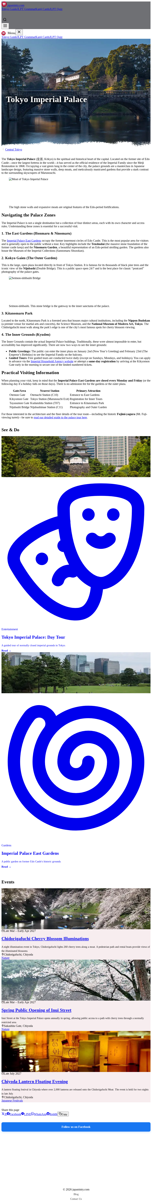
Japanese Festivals (12, 1100)
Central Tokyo (13, 149)
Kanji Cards (42, 9)
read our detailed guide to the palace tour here (60, 417)
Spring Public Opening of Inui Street (36, 1010)
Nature (5, 957)
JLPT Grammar (26, 9)
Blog (76, 1194)
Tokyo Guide (9, 9)
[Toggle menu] (5, 26)
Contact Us (76, 1198)
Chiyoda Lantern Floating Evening (34, 1081)
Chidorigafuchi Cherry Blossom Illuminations (45, 938)
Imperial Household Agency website (52, 361)
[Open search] (4, 19)
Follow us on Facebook (76, 1126)
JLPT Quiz (55, 9)
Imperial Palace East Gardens (24, 240)
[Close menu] (19, 32)
